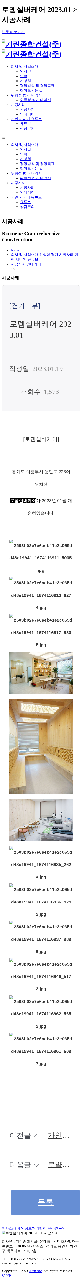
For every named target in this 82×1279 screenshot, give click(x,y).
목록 (46, 1202)
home (15, 250)
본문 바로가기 (13, 32)
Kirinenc (35, 1271)
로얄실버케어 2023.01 (59, 1165)
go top (6, 1275)
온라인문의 (56, 1228)
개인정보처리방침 (31, 1228)
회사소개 (9, 1228)
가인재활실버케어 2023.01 (59, 1135)
